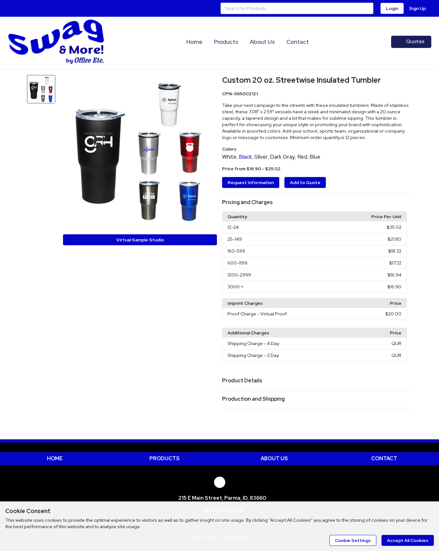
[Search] (367, 8)
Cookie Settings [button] (353, 540)
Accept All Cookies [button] (407, 540)
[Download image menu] (208, 83)
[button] (317, 202)
